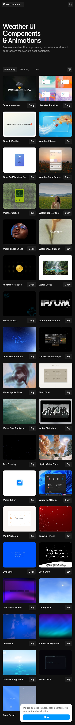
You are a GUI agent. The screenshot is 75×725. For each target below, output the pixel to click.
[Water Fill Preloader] (56, 307)
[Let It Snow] (56, 558)
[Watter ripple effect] (56, 199)
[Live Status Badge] (19, 594)
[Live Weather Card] (56, 92)
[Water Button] (19, 486)
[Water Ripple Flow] (19, 379)
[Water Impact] (19, 307)
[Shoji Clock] (56, 379)
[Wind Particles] (19, 522)
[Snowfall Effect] (56, 522)
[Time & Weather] (19, 127)
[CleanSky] (19, 630)
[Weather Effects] (56, 127)
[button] (32, 141)
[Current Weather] (19, 92)
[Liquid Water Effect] (56, 450)
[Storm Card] (56, 666)
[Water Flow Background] (19, 415)
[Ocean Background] (19, 666)
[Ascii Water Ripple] (19, 271)
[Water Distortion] (56, 415)
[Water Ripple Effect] (19, 235)
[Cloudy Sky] (56, 594)
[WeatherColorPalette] (56, 163)
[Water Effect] (56, 271)
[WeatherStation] (19, 199)
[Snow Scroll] (19, 702)
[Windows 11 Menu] (56, 486)
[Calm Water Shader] (19, 343)
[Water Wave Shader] (56, 235)
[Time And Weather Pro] (19, 163)
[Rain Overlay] (19, 450)
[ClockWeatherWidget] (56, 343)
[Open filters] (69, 69)
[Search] (70, 4)
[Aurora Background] (56, 630)
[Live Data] (19, 558)
